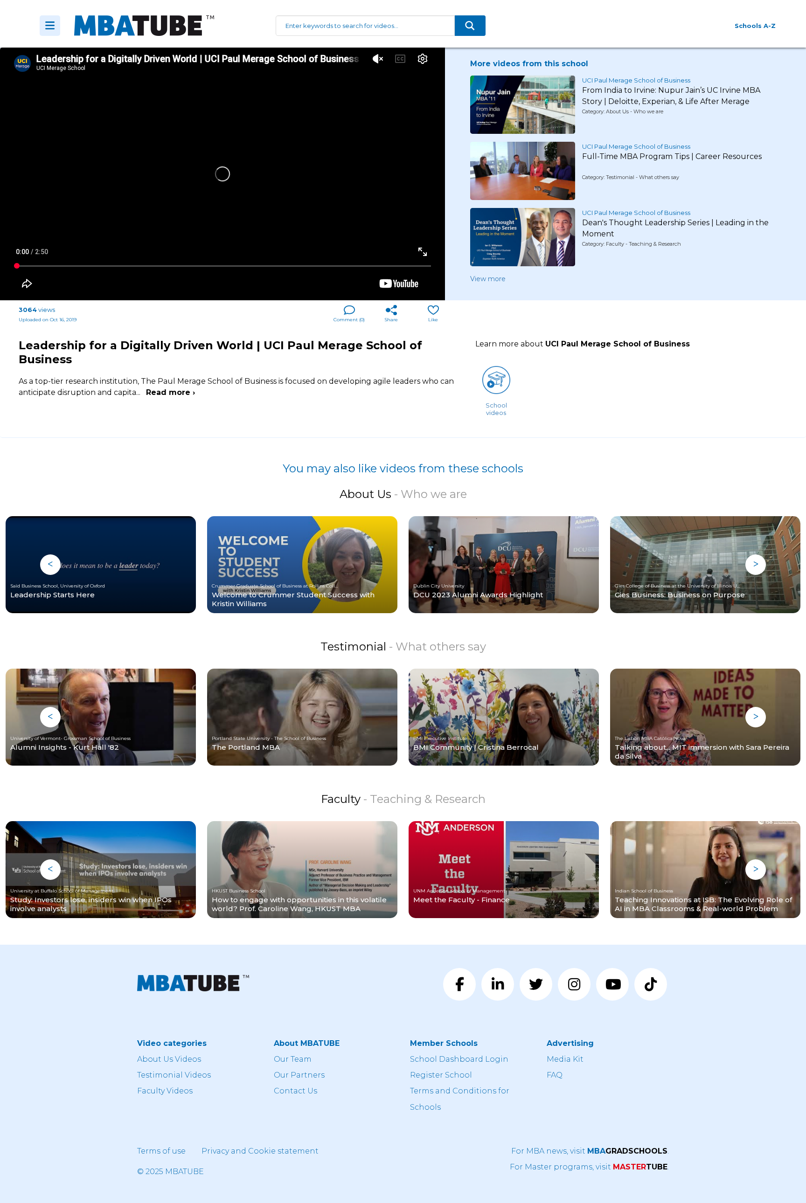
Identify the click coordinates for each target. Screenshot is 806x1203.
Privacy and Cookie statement (260, 1151)
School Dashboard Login (459, 1059)
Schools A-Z (755, 25)
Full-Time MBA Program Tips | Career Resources (672, 156)
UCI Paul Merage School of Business (636, 80)
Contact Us (295, 1090)
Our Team (293, 1059)
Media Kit (565, 1059)
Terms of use (161, 1151)
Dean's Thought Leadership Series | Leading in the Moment (675, 228)
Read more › (170, 392)
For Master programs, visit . (589, 1166)
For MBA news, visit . (590, 1151)
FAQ (555, 1075)
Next (755, 564)
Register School (441, 1075)
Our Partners (299, 1075)
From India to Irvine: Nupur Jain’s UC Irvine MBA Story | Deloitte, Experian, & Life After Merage (671, 96)
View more (488, 279)
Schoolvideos (496, 408)
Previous (50, 564)
